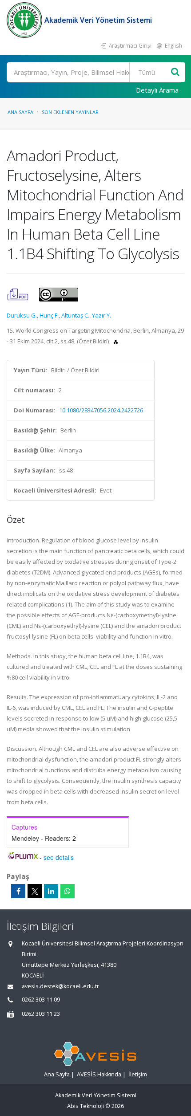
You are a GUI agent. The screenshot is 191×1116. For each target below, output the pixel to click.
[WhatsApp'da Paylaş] (67, 891)
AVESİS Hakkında (99, 1074)
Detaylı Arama (157, 90)
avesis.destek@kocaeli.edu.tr (60, 986)
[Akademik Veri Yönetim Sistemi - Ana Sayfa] (25, 20)
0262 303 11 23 (41, 1014)
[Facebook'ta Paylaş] (18, 891)
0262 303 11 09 (41, 999)
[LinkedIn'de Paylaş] (51, 891)
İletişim (137, 1074)
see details (59, 857)
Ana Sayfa (20, 112)
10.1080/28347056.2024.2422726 (101, 410)
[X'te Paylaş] (35, 891)
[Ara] (175, 72)
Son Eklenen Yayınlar (70, 112)
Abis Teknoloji (85, 1106)
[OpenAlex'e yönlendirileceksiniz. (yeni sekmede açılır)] (115, 341)
